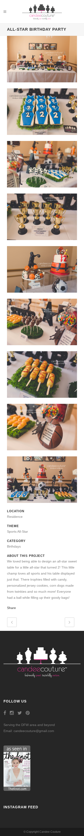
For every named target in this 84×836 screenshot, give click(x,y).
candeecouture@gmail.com (34, 731)
